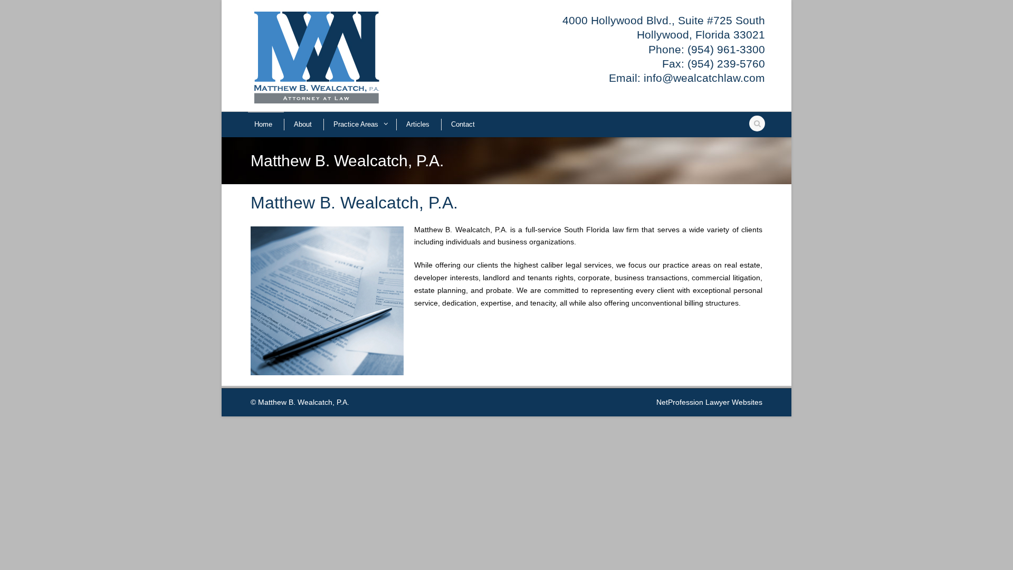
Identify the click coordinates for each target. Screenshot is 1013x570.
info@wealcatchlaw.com (704, 78)
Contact (463, 124)
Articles (417, 124)
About (303, 124)
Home (263, 124)
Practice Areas (355, 124)
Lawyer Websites (733, 402)
